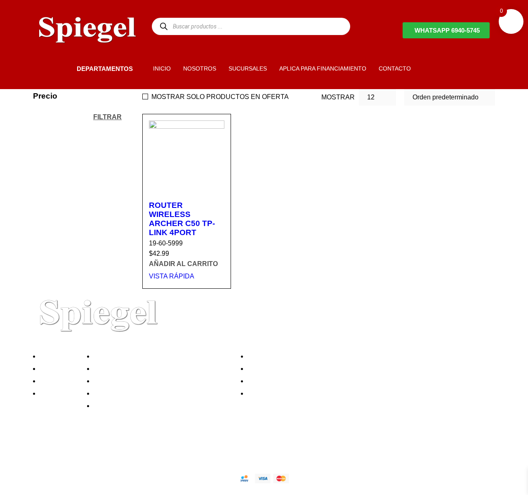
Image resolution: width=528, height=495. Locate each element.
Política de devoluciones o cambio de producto (164, 368)
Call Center (113, 405)
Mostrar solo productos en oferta (220, 96)
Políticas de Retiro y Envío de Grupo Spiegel (161, 380)
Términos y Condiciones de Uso (143, 393)
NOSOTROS (199, 68)
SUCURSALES (248, 68)
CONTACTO (395, 68)
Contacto (55, 393)
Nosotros (55, 356)
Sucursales (58, 368)
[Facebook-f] (43, 449)
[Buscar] (163, 26)
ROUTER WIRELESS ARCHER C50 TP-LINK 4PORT (182, 219)
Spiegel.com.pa (101, 477)
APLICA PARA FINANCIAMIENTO (322, 68)
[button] (62, 68)
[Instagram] (88, 449)
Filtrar (107, 116)
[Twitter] (65, 449)
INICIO (162, 68)
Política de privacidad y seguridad (145, 356)
